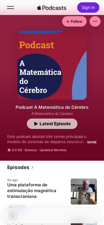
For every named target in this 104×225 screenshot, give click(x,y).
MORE (92, 142)
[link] (20, 167)
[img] (51, 7)
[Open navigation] (10, 7)
